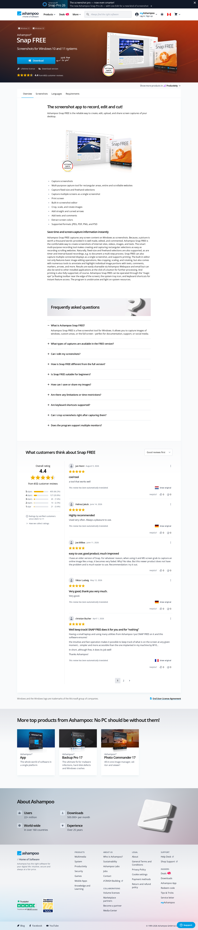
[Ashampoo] (28, 853)
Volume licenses (111, 892)
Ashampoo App (168, 883)
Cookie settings (139, 874)
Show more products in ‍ (159, 85)
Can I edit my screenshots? (65, 353)
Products (48, 14)
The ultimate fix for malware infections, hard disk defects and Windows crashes (76, 765)
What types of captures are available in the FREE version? (82, 343)
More (75, 14)
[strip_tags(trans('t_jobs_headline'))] (48, 906)
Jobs (105, 871)
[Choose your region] (169, 14)
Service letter (167, 897)
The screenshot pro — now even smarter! (92, 2)
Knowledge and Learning (82, 887)
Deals (63, 14)
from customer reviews (49, 75)
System (78, 861)
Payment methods (141, 879)
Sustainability (110, 861)
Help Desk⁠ (166, 856)
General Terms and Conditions (142, 863)
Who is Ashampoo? (113, 856)
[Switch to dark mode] (162, 14)
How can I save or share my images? (71, 384)
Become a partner (112, 905)
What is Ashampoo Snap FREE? (68, 325)
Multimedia (80, 856)
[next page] (129, 680)
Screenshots (42, 93)
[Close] (194, 2)
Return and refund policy (141, 886)
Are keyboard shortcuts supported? (70, 405)
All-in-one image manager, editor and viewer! (119, 763)
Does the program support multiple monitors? (76, 425)
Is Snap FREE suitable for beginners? (71, 374)
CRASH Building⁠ (111, 880)
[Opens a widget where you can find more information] (186, 925)
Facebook (37, 925)
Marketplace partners (109, 899)
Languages (56, 93)
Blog (22, 925)
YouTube (54, 925)
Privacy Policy (139, 869)
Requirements (72, 93)
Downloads (166, 878)
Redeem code (168, 887)
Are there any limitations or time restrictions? (76, 394)
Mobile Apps (81, 880)
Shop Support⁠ (168, 861)
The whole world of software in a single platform (35, 763)
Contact (107, 876)
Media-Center (110, 910)
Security (79, 871)
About (135, 856)
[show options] (170, 466)
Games (78, 876)
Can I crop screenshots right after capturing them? (78, 415)
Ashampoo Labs (111, 866)
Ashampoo (168, 902)
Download (38, 60)
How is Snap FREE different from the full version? (78, 364)
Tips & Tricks (167, 892)
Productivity (81, 866)
